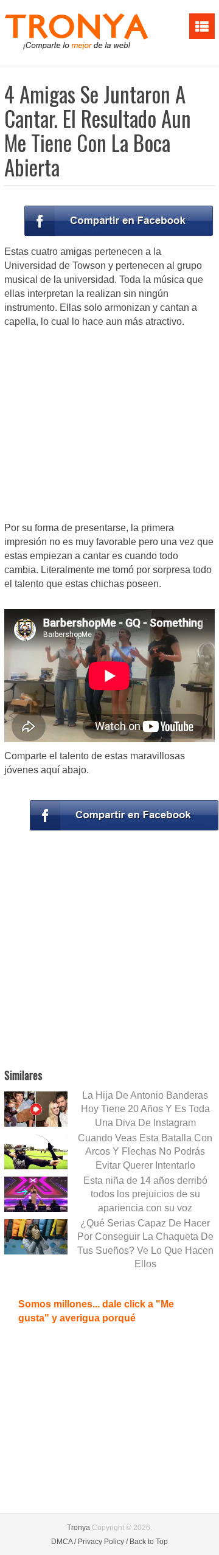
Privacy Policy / (103, 1541)
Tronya (78, 1527)
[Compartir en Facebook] (119, 221)
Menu (202, 26)
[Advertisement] (109, 426)
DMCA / (63, 1541)
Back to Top (149, 1541)
